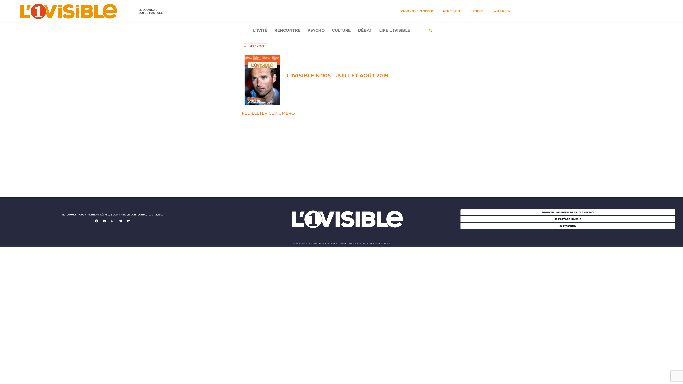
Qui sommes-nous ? (74, 214)
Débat (365, 30)
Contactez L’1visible (150, 214)
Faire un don (127, 214)
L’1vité (260, 30)
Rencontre (287, 30)
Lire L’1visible (394, 30)
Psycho (316, 30)
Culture (341, 30)
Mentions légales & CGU (103, 214)
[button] (430, 30)
